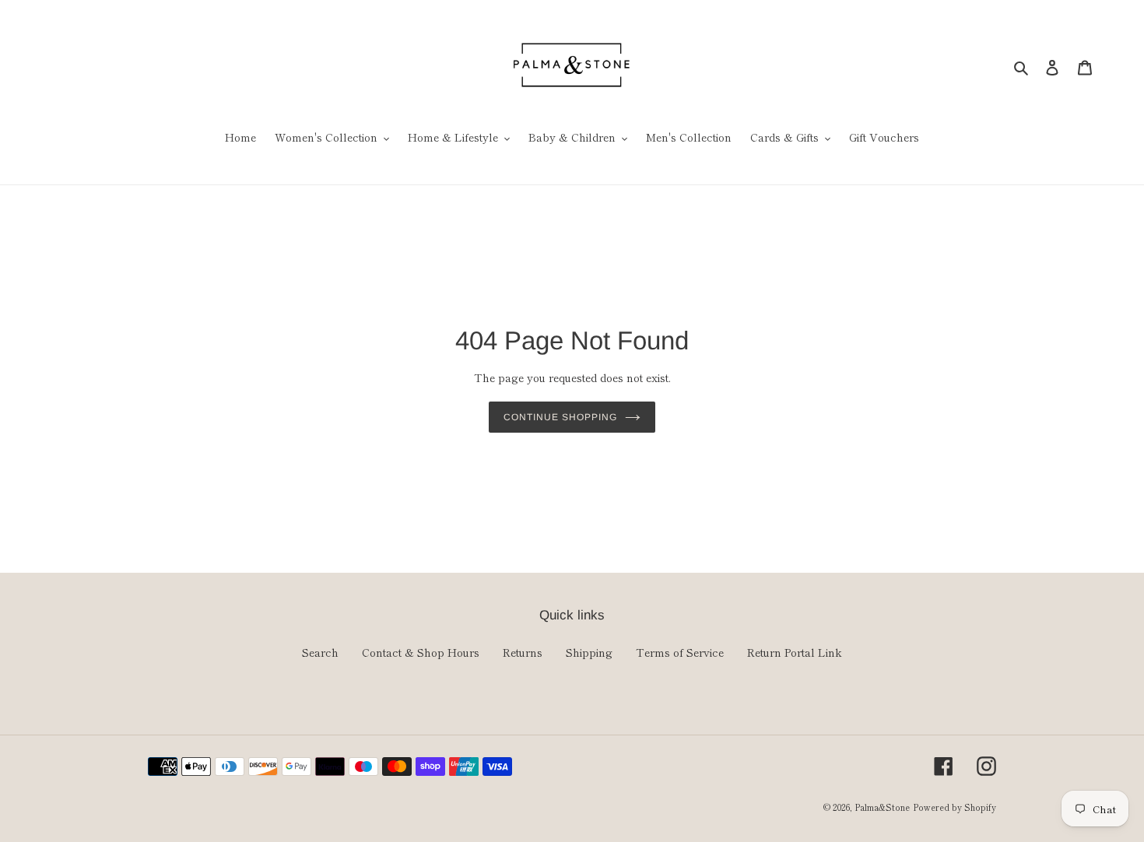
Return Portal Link (794, 652)
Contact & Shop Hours (420, 652)
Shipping (589, 652)
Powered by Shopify (954, 807)
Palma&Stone (882, 807)
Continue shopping (560, 417)
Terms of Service (680, 652)
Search (320, 652)
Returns (522, 652)
